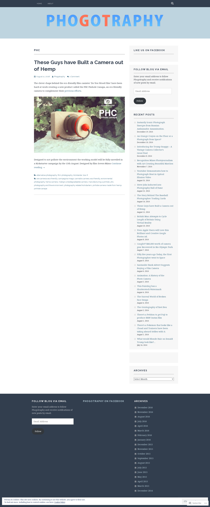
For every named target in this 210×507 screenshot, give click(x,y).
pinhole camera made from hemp (107, 185)
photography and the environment (48, 185)
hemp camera (52, 182)
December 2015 (145, 444)
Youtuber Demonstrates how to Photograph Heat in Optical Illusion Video (152, 174)
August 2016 (144, 416)
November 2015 (145, 449)
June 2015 (142, 472)
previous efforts (73, 90)
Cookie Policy (59, 502)
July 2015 (142, 467)
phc (112, 182)
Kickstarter (77, 175)
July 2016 (142, 421)
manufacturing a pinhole (99, 182)
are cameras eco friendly (47, 179)
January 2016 (144, 439)
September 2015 (145, 458)
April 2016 (143, 426)
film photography (65, 175)
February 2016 (145, 435)
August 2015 (144, 462)
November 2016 (145, 412)
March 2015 (143, 486)
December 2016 (145, 407)
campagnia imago (66, 179)
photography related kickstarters (78, 185)
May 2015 (142, 476)
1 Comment (74, 76)
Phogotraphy (59, 76)
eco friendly (95, 179)
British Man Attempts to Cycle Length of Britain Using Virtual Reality (152, 219)
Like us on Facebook (149, 50)
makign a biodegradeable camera (73, 182)
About (50, 4)
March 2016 (143, 430)
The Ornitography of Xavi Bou (152, 307)
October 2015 (144, 453)
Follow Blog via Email (151, 69)
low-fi (85, 175)
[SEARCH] (172, 3)
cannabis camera (82, 179)
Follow (140, 100)
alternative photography (47, 175)
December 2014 (145, 490)
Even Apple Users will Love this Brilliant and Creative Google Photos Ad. (153, 233)
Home (39, 4)
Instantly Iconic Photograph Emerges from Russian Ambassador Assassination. (151, 125)
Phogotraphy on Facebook (103, 401)
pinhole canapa (40, 189)
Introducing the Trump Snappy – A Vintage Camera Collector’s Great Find (154, 149)
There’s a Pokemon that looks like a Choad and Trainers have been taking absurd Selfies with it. (154, 328)
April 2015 (143, 481)
